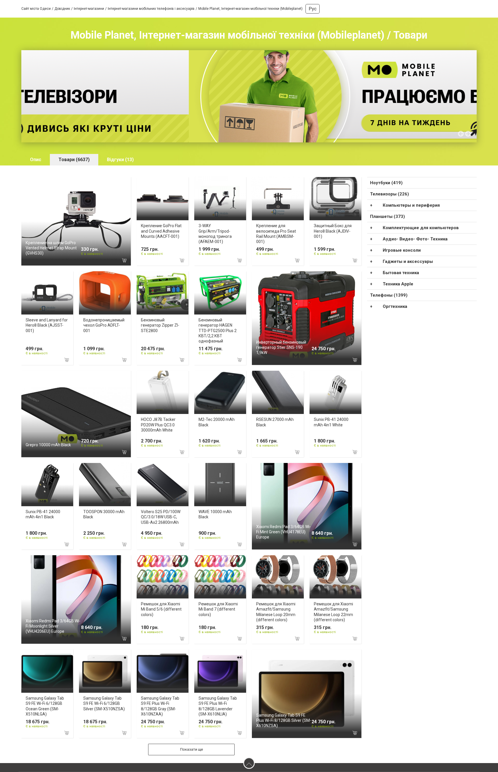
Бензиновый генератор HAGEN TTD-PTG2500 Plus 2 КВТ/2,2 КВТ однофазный (218, 330)
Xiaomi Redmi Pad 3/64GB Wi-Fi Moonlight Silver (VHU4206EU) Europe (53, 626)
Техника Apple (398, 284)
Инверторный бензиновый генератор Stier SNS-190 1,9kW (281, 347)
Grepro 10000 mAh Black (48, 445)
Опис (35, 159)
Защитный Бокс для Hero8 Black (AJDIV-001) (333, 230)
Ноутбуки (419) (386, 182)
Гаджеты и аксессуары (408, 261)
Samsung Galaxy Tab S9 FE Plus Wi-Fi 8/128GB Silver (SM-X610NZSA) (283, 720)
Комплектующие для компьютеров (421, 227)
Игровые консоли (402, 250)
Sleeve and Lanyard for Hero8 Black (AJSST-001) (47, 325)
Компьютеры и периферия (411, 205)
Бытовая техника (401, 272)
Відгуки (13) (120, 159)
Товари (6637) (74, 159)
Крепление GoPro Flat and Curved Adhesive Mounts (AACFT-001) (161, 230)
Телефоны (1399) (389, 295)
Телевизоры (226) (389, 194)
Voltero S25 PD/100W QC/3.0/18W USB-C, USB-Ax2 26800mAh (160, 516)
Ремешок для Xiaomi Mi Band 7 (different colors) (218, 609)
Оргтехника (395, 306)
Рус (312, 9)
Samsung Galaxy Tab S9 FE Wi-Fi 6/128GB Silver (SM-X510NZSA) (104, 703)
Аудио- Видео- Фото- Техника (415, 239)
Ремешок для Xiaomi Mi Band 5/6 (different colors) (161, 609)
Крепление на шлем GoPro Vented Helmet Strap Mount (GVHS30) (51, 247)
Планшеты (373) (387, 216)
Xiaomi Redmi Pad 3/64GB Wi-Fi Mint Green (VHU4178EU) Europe (283, 531)
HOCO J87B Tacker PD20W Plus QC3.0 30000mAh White (158, 424)
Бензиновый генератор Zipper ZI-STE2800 (160, 325)
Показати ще (191, 749)
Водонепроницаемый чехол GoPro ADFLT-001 (103, 325)
